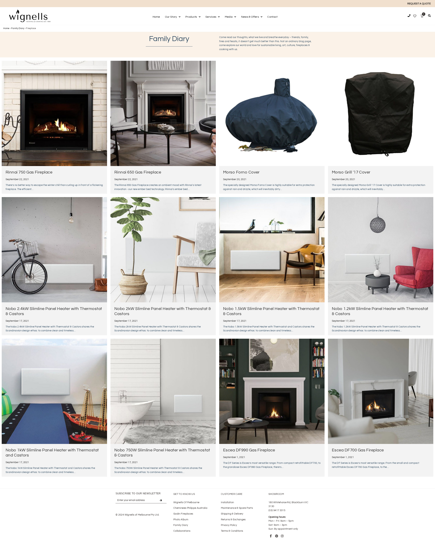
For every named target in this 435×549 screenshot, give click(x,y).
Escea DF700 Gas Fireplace (358, 450)
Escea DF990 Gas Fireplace (249, 450)
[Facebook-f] (270, 535)
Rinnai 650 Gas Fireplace (137, 172)
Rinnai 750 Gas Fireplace (29, 172)
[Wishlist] (414, 16)
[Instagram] (282, 535)
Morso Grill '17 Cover (351, 172)
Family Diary (17, 28)
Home (6, 28)
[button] (429, 16)
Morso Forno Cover (241, 172)
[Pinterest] (276, 535)
